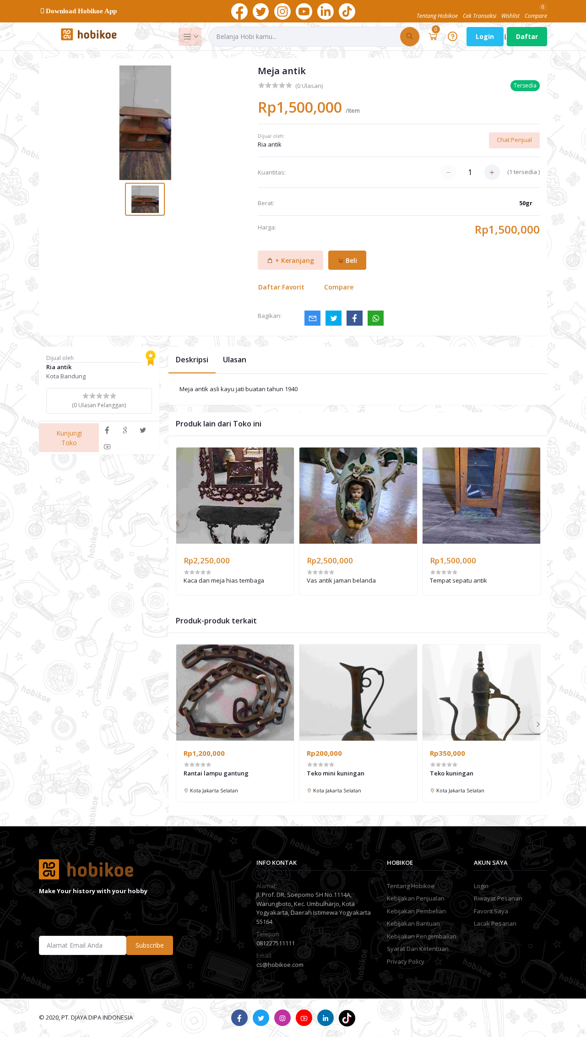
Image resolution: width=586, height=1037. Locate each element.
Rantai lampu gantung (216, 773)
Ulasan (234, 360)
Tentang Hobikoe (410, 886)
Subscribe (150, 945)
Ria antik (270, 144)
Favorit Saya (491, 911)
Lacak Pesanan (495, 923)
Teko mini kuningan (335, 773)
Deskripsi (192, 360)
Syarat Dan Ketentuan (418, 948)
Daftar (527, 36)
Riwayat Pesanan (498, 898)
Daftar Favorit (281, 287)
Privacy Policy (405, 961)
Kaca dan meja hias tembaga (224, 580)
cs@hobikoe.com (280, 965)
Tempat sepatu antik (458, 580)
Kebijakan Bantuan (413, 923)
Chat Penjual (514, 140)
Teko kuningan (451, 773)
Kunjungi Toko (69, 438)
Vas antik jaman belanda (341, 580)
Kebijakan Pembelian (416, 911)
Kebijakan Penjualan (416, 898)
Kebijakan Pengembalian (421, 936)
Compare (338, 287)
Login (485, 36)
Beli (350, 260)
